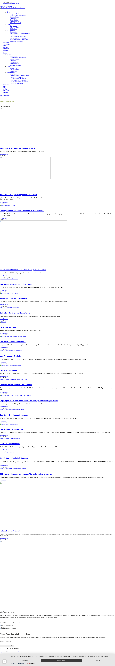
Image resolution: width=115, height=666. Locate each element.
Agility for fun (14, 20)
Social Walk (13, 32)
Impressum (3, 651)
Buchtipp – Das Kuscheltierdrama (14, 415)
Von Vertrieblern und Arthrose (13, 341)
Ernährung (6, 42)
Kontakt (5, 50)
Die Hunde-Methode (8, 327)
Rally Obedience (14, 21)
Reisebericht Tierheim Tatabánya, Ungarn (17, 148)
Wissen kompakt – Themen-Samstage (20, 33)
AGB (21, 651)
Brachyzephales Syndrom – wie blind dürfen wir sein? (22, 210)
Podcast (5, 47)
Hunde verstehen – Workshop (18, 38)
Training (5, 11)
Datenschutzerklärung (13, 651)
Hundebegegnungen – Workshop (19, 39)
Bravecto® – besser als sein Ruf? (13, 298)
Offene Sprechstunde (15, 23)
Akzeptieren (61, 660)
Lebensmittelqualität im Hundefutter (16, 385)
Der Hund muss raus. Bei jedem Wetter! (16, 284)
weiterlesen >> (4, 154)
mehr (98, 660)
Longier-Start (13, 26)
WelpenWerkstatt (14, 14)
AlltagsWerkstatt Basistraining (18, 15)
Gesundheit (6, 44)
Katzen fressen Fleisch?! (10, 531)
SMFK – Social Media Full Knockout (14, 458)
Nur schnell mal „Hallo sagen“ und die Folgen (18, 195)
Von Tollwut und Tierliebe (10, 356)
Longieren (13, 18)
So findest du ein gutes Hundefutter (15, 313)
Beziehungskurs (14, 27)
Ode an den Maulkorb (9, 370)
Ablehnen (25, 660)
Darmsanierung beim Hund (11, 429)
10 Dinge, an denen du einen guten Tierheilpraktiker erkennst (26, 474)
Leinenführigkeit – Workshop (18, 36)
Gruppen (9, 12)
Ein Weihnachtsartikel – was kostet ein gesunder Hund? (23, 270)
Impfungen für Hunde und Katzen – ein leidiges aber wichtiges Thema (29, 400)
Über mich (6, 48)
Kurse (8, 24)
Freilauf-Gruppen (14, 17)
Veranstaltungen (11, 30)
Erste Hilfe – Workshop (16, 41)
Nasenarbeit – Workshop (16, 35)
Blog (4, 45)
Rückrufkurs (13, 29)
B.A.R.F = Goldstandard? (10, 444)
